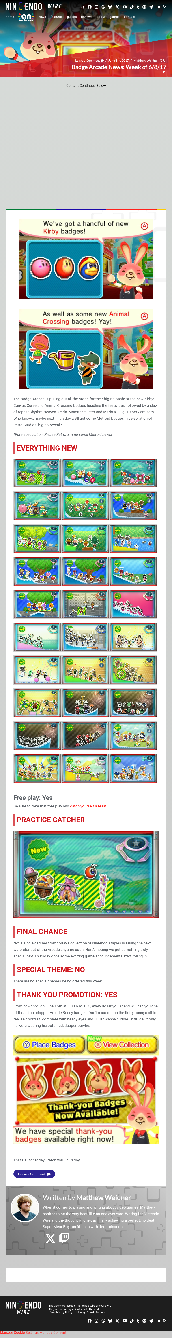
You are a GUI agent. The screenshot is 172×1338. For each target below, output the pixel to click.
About (101, 17)
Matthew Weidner (146, 60)
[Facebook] (90, 7)
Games (115, 17)
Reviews (86, 17)
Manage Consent (52, 1332)
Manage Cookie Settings (91, 1312)
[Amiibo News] (26, 17)
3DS (163, 72)
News (42, 17)
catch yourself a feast (88, 806)
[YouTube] (125, 7)
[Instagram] (96, 7)
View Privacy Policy (60, 1312)
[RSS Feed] (164, 7)
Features (56, 17)
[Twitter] (117, 7)
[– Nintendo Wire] (34, 6)
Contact (129, 17)
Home (10, 17)
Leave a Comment (88, 60)
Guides (72, 17)
